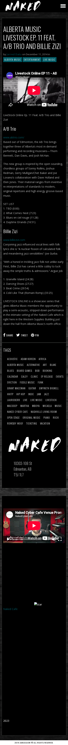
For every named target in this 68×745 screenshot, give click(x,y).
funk (40, 382)
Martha (24, 406)
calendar (12, 376)
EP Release (47, 376)
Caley (24, 376)
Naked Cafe (10, 609)
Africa (42, 359)
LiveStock (51, 400)
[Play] (8, 539)
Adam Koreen (28, 359)
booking (47, 370)
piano (46, 417)
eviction (12, 382)
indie (31, 394)
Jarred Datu (14, 54)
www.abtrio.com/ (13, 137)
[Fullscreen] (60, 539)
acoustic (12, 359)
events (59, 376)
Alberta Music (12, 59)
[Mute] (54, 539)
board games (24, 370)
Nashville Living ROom (44, 412)
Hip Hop (20, 394)
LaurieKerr (13, 400)
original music (31, 417)
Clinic (34, 376)
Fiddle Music (27, 382)
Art (45, 365)
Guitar (32, 388)
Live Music (49, 59)
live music (36, 400)
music (58, 406)
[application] (34, 525)
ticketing (31, 423)
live (25, 400)
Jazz (46, 394)
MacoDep (12, 406)
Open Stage (13, 417)
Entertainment (32, 59)
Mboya (36, 406)
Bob (37, 370)
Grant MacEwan (16, 388)
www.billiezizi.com (14, 240)
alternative (33, 365)
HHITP (10, 394)
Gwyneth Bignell (49, 388)
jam (39, 394)
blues (10, 370)
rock (56, 417)
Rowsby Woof (15, 423)
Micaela (47, 406)
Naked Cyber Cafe (17, 412)
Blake (53, 365)
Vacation (45, 423)
